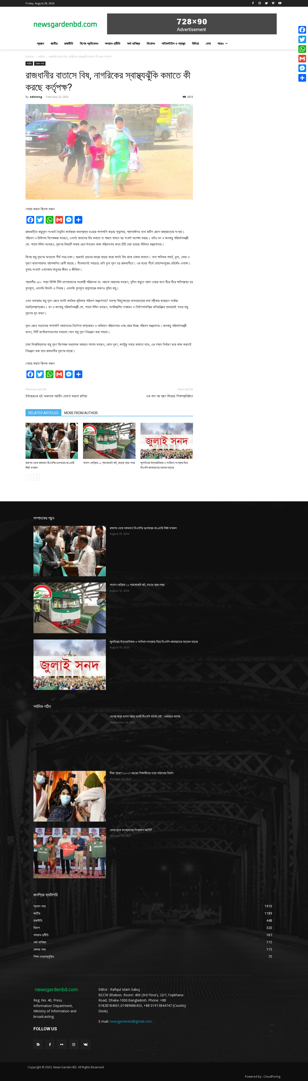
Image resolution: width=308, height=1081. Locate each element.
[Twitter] (266, 3)
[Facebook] (253, 3)
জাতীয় (41, 57)
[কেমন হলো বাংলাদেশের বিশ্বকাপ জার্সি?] (69, 853)
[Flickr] (61, 1044)
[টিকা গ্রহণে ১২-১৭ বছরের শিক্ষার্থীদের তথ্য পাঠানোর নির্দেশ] (69, 796)
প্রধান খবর (40, 63)
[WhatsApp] (302, 49)
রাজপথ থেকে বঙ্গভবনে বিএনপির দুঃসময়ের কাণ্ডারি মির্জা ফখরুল (143, 528)
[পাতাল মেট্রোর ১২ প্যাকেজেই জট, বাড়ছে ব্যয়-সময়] (109, 441)
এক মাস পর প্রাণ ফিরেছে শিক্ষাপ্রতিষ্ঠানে (169, 396)
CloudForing (271, 1077)
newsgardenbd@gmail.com (131, 1021)
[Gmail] (302, 58)
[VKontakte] (85, 1044)
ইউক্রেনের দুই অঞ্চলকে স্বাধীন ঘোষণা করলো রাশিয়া (56, 396)
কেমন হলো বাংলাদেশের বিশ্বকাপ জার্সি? (131, 830)
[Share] (302, 78)
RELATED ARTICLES (43, 413)
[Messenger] (302, 68)
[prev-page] (29, 477)
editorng (36, 96)
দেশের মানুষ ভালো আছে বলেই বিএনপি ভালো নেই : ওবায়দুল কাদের (145, 716)
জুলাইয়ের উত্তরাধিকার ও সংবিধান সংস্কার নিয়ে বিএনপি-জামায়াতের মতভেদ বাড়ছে (154, 642)
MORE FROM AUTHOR (81, 413)
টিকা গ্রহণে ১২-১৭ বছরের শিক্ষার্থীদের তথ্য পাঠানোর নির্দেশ (141, 773)
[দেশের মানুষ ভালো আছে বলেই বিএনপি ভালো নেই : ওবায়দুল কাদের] (69, 739)
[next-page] (36, 477)
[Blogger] (38, 1044)
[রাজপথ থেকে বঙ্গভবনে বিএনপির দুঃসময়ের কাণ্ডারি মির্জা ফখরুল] (52, 441)
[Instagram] (260, 3)
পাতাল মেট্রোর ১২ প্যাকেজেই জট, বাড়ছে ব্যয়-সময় (109, 463)
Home (30, 57)
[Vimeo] (273, 3)
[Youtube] (279, 3)
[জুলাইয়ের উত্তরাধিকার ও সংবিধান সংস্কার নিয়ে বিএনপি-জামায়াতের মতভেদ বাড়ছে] (167, 441)
